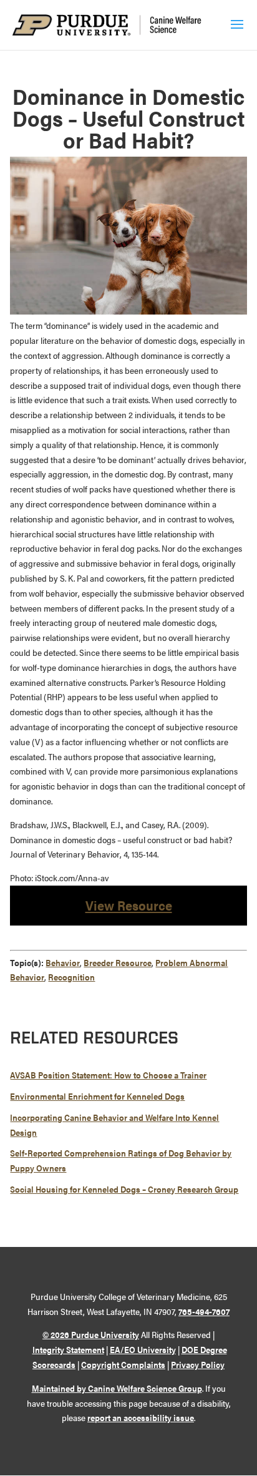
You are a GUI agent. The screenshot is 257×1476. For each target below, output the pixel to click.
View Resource (128, 905)
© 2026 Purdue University (90, 1334)
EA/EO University (143, 1349)
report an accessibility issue (140, 1417)
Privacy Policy (198, 1364)
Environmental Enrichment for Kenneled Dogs (97, 1096)
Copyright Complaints (123, 1364)
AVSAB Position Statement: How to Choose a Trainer (108, 1074)
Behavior (63, 962)
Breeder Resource (118, 962)
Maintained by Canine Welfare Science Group (117, 1388)
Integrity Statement (68, 1349)
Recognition (71, 976)
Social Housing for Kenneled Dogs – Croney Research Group (124, 1189)
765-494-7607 (204, 1311)
